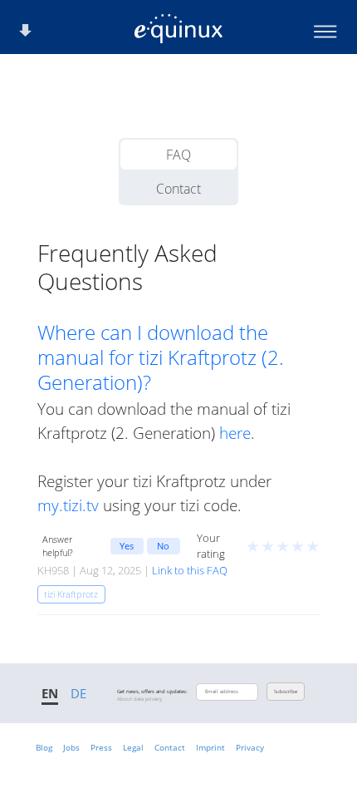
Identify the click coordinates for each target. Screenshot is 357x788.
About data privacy (139, 699)
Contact (178, 189)
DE (78, 693)
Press (101, 747)
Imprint (210, 747)
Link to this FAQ (189, 570)
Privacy (250, 747)
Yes (127, 545)
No (163, 545)
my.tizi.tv (68, 505)
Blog (44, 747)
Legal (133, 747)
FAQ (178, 154)
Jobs (71, 747)
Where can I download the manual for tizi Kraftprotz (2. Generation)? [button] (160, 357)
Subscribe (285, 691)
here (235, 432)
